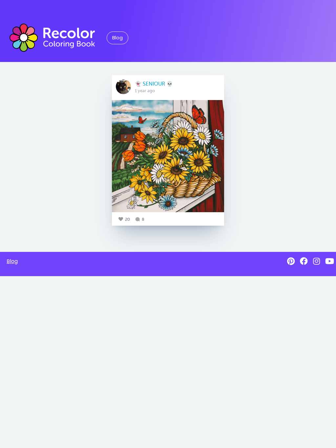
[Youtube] (329, 261)
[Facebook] (304, 261)
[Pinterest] (291, 261)
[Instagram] (316, 261)
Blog (117, 37)
